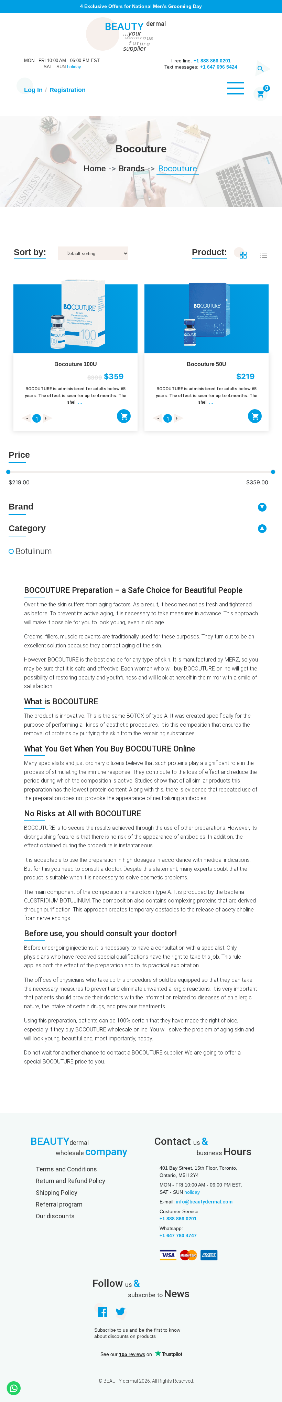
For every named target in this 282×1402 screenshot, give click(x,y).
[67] (124, 416)
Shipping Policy (56, 1192)
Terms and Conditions (66, 1169)
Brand (21, 506)
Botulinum (34, 551)
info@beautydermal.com (204, 1201)
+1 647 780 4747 (178, 1235)
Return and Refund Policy (70, 1180)
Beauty (135, 26)
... (80, 402)
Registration (68, 90)
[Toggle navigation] (235, 90)
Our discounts (55, 1216)
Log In (33, 90)
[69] (255, 416)
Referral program (59, 1204)
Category (27, 528)
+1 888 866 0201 (178, 1218)
